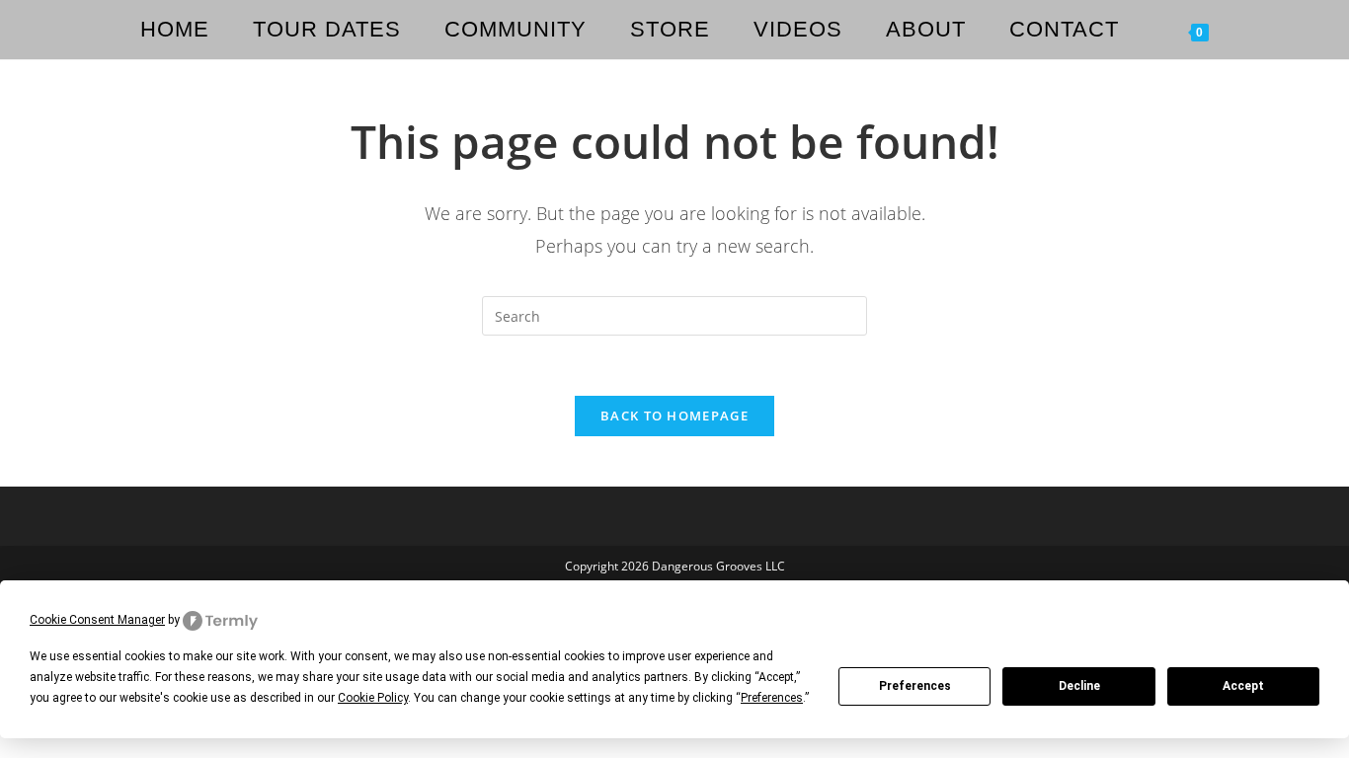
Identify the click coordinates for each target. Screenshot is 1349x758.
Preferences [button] (772, 698)
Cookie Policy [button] (373, 698)
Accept (1243, 686)
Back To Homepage (674, 415)
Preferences (915, 686)
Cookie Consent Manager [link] (97, 620)
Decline (1079, 686)
